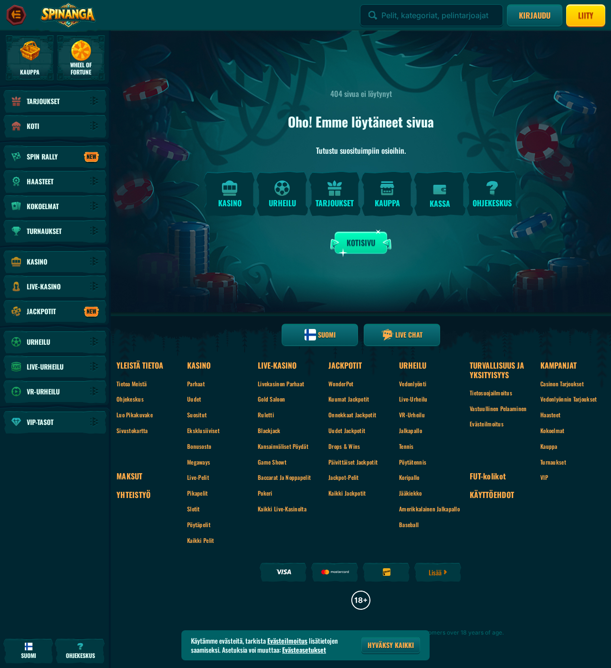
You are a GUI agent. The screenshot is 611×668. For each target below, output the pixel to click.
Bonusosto (199, 446)
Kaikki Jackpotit (347, 493)
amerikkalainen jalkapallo (429, 509)
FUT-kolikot (488, 476)
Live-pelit (198, 477)
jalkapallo (410, 430)
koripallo (409, 477)
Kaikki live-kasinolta (282, 509)
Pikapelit (197, 493)
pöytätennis (412, 462)
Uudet (194, 399)
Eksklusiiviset (203, 430)
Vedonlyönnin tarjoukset (568, 399)
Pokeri (265, 493)
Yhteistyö (133, 494)
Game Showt (272, 462)
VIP (544, 477)
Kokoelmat (552, 430)
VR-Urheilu (412, 415)
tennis (406, 446)
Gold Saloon (271, 399)
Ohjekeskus (130, 399)
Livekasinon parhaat (281, 384)
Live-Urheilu (413, 399)
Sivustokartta (132, 430)
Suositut (197, 415)
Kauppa (549, 446)
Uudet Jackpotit (346, 430)
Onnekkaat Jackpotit (352, 415)
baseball (409, 524)
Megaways (198, 462)
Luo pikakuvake (134, 415)
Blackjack (269, 430)
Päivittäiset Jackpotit (353, 462)
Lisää (435, 572)
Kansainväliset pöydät (283, 446)
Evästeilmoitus (487, 424)
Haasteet (550, 415)
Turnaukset (553, 462)
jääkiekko (410, 493)
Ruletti (266, 415)
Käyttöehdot (492, 494)
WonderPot (341, 384)
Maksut (129, 476)
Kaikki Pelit (200, 540)
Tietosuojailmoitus (491, 393)
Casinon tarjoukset (562, 384)
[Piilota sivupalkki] (16, 15)
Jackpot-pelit (343, 477)
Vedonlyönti (412, 384)
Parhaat (196, 384)
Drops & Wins (344, 446)
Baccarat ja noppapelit (284, 477)
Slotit (193, 509)
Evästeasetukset (304, 650)
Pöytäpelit (199, 524)
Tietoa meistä (131, 384)
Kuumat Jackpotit (348, 399)
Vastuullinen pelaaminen (498, 408)
